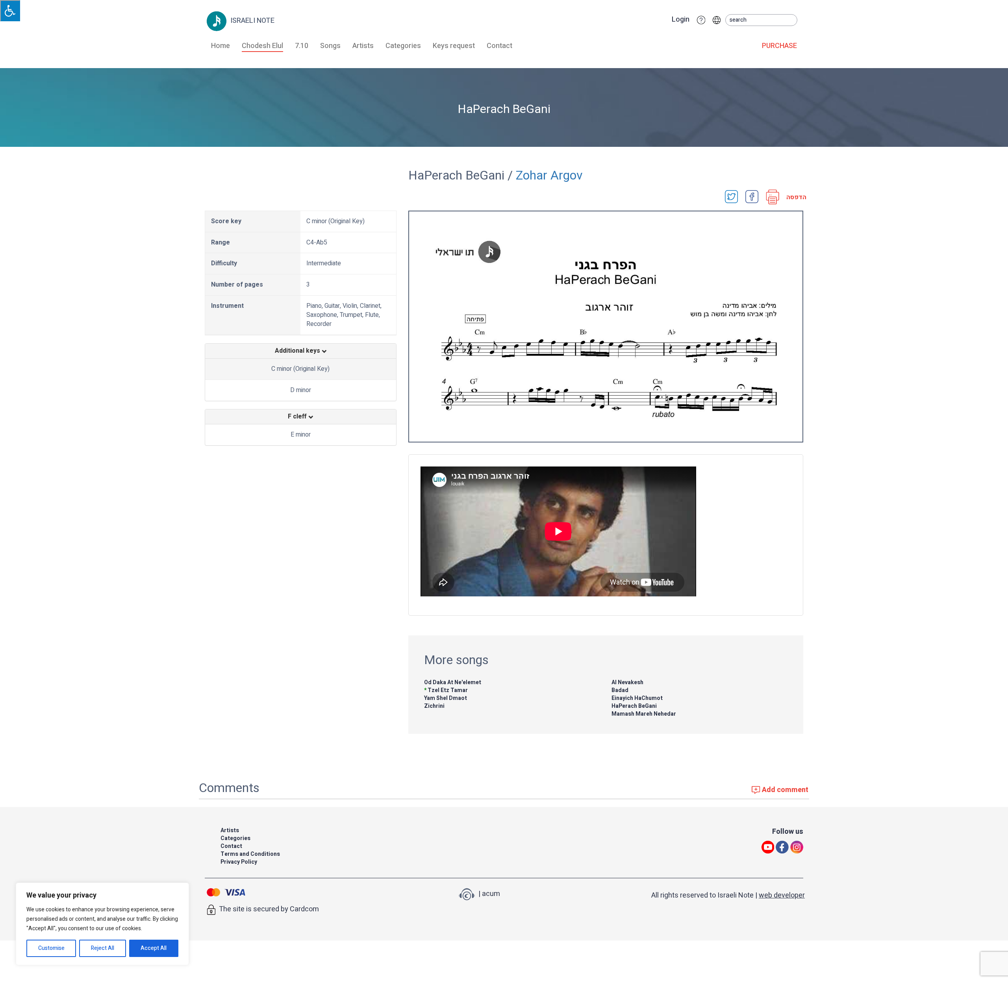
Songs (330, 46)
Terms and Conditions (250, 854)
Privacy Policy (238, 862)
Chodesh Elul (262, 46)
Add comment (784, 790)
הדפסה (793, 197)
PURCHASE (779, 46)
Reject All (102, 948)
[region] (102, 924)
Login (680, 20)
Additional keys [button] (298, 351)
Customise (51, 948)
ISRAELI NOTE (251, 20)
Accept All (154, 948)
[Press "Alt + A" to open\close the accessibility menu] (10, 10)
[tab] (300, 351)
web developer (782, 895)
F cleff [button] (298, 416)
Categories (403, 46)
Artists (363, 46)
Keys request (454, 46)
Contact (499, 46)
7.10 (301, 46)
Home (220, 46)
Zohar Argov (549, 175)
